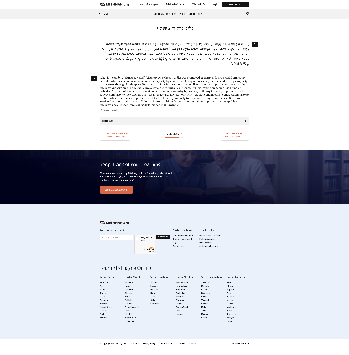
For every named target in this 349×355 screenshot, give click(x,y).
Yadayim (230, 318)
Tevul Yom (231, 314)
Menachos (206, 286)
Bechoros (205, 293)
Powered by (240, 343)
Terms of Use (165, 343)
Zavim (229, 311)
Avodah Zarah (182, 307)
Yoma (127, 297)
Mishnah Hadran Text (208, 246)
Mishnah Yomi (200, 4)
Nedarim (154, 289)
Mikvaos (230, 300)
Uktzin (229, 321)
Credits (192, 343)
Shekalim (129, 293)
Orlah (102, 314)
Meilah (204, 307)
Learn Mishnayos (148, 4)
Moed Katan (130, 318)
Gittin (152, 300)
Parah (229, 293)
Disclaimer (180, 343)
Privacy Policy (149, 343)
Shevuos (180, 300)
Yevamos (154, 282)
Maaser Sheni (106, 307)
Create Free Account (236, 4)
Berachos (104, 282)
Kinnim (204, 318)
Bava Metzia (181, 286)
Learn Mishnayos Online (125, 268)
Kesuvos (154, 286)
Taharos (230, 297)
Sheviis (103, 297)
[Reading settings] (247, 13)
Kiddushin (154, 304)
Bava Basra (181, 289)
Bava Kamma (182, 282)
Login (215, 4)
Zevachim (205, 282)
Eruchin (204, 297)
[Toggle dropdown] (161, 4)
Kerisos (204, 304)
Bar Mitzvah (178, 246)
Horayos (179, 314)
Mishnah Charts (175, 4)
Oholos (230, 286)
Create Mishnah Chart (116, 189)
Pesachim (129, 289)
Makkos (179, 297)
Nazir (152, 293)
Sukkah (128, 300)
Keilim (229, 282)
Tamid (204, 311)
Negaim (230, 289)
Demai (102, 289)
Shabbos (129, 282)
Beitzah (128, 304)
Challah (103, 311)
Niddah (230, 304)
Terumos (104, 300)
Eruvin (127, 286)
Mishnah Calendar (207, 239)
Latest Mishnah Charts (183, 236)
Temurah (205, 300)
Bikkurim (103, 318)
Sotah (153, 297)
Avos (178, 311)
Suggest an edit (110, 110)
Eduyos (179, 304)
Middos (204, 314)
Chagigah (129, 321)
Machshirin (231, 307)
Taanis (128, 311)
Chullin (204, 289)
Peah (102, 286)
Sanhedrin (180, 293)
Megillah (128, 314)
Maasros (103, 304)
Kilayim (103, 293)
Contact (135, 343)
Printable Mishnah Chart (210, 236)
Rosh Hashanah (132, 307)
